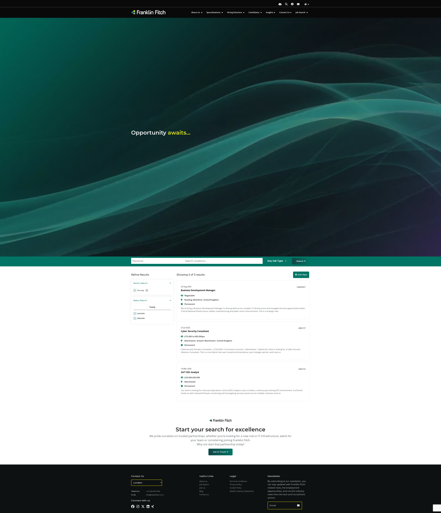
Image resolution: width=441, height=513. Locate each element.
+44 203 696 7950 (153, 491)
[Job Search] (286, 4)
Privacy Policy (236, 484)
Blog (201, 491)
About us (203, 481)
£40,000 (141, 313)
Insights (269, 12)
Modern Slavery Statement (242, 491)
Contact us (204, 494)
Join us (202, 487)
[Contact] (298, 4)
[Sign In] (292, 4)
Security (142, 290)
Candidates (254, 12)
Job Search (301, 12)
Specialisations (213, 12)
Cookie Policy (236, 487)
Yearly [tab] (152, 307)
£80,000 (141, 318)
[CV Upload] (280, 4)
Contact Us (284, 12)
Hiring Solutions (234, 12)
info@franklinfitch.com (155, 495)
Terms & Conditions (238, 481)
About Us (195, 12)
